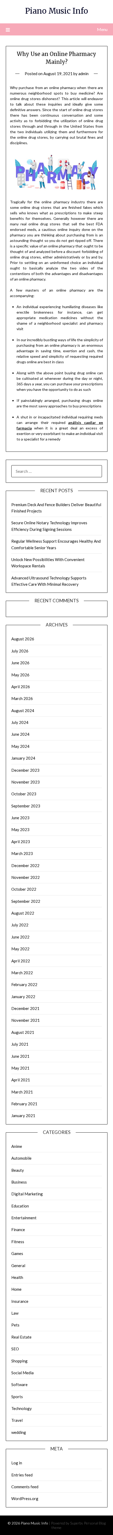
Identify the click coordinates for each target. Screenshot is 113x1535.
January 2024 (23, 758)
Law (14, 1313)
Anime (16, 1146)
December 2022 (25, 865)
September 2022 (25, 901)
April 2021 (20, 1079)
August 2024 (22, 710)
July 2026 (19, 651)
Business (19, 1182)
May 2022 (20, 948)
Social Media (22, 1372)
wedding (18, 1432)
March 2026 (22, 698)
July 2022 (19, 924)
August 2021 (22, 1032)
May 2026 (20, 674)
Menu (102, 29)
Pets (15, 1325)
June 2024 (20, 734)
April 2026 (20, 686)
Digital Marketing (27, 1193)
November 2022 (25, 877)
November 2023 (25, 782)
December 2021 (25, 1008)
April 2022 (20, 960)
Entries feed (22, 1474)
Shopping (19, 1360)
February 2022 (24, 984)
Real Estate (21, 1337)
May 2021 (20, 1068)
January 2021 (23, 1115)
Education (20, 1206)
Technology (21, 1408)
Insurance (19, 1301)
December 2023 (25, 770)
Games (17, 1253)
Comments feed (24, 1486)
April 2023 (20, 841)
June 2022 (20, 937)
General (18, 1265)
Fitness (17, 1241)
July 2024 (19, 722)
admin (83, 73)
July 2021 (19, 1044)
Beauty (17, 1170)
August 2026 (22, 638)
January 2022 (23, 996)
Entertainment (24, 1217)
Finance (18, 1229)
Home (16, 1289)
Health (17, 1277)
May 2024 (20, 746)
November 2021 (25, 1020)
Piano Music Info (56, 11)
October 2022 (23, 889)
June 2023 (20, 817)
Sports (17, 1396)
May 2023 (20, 829)
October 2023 (23, 793)
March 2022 (22, 972)
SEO (15, 1348)
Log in (16, 1462)
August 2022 (22, 913)
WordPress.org (24, 1498)
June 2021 (20, 1056)
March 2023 (22, 853)
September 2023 (25, 805)
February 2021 (24, 1103)
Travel (17, 1420)
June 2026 (20, 662)
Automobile (21, 1158)
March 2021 (22, 1092)
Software (19, 1384)
